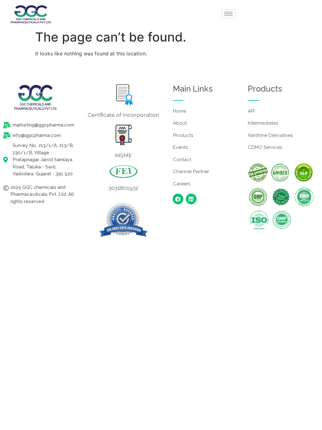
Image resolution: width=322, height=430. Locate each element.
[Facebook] (178, 199)
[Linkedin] (191, 199)
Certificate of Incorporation (123, 114)
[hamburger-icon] (228, 13)
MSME (123, 155)
